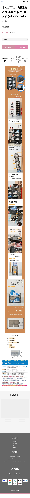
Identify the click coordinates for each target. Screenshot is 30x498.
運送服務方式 (15, 442)
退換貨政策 (15, 443)
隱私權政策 (15, 445)
